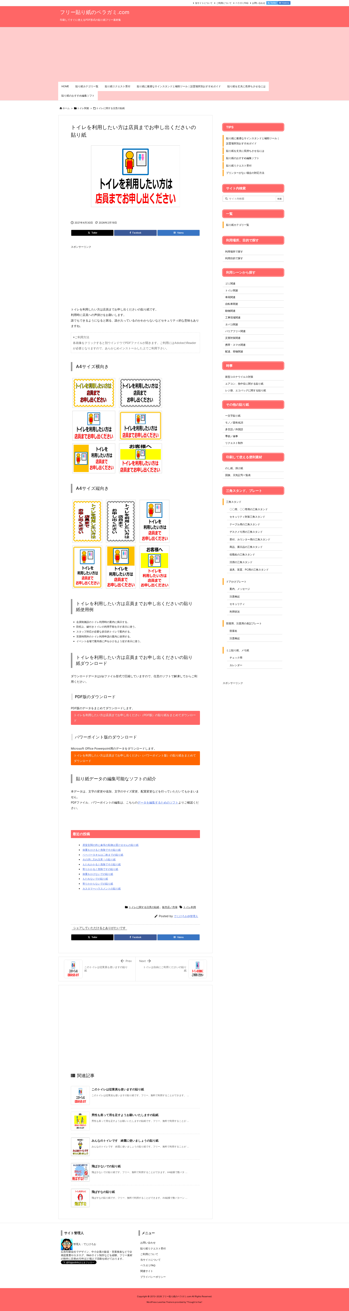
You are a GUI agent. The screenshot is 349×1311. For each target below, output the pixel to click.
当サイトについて (203, 3)
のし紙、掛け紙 (234, 468)
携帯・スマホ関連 (235, 344)
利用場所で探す (234, 251)
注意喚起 (235, 596)
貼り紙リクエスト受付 (239, 165)
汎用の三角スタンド (241, 562)
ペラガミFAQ (241, 3)
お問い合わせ (258, 3)
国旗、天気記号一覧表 (238, 475)
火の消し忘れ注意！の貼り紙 (99, 859)
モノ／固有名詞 (234, 422)
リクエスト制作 (234, 442)
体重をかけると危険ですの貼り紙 (102, 849)
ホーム (66, 108)
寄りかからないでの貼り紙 (98, 883)
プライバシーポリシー (153, 1276)
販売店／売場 (169, 907)
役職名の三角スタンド (242, 554)
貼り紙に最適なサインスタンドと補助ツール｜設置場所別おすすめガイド (253, 141)
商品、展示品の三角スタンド (246, 546)
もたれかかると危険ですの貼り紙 (102, 864)
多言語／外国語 (234, 429)
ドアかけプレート (236, 581)
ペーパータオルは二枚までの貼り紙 (103, 854)
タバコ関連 (231, 324)
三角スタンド (233, 501)
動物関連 (230, 310)
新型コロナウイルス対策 (239, 376)
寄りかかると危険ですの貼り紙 (100, 869)
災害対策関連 (232, 337)
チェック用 (236, 657)
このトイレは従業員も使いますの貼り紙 (118, 1089)
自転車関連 (231, 303)
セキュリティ (237, 603)
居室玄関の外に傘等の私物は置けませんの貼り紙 (111, 844)
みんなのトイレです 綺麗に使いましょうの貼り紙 (125, 1140)
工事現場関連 (232, 317)
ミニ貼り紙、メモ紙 (237, 650)
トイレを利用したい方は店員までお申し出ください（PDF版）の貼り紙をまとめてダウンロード (135, 717)
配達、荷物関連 (234, 351)
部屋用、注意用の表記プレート (244, 623)
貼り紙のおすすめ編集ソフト (242, 158)
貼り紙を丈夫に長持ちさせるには (245, 150)
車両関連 (230, 297)
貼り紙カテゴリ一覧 (237, 224)
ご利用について (224, 3)
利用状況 (235, 611)
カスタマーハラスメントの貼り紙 (102, 888)
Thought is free (194, 1302)
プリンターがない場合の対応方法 (245, 172)
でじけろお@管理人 (186, 916)
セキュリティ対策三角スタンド (247, 516)
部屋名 (233, 630)
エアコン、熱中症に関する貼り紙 (244, 383)
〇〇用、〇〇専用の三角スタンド (249, 509)
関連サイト (146, 1270)
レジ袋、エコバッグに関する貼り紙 (245, 390)
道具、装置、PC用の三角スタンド (249, 569)
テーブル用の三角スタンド (245, 524)
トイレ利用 (189, 907)
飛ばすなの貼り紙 (103, 1192)
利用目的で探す (234, 258)
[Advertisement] (174, 54)
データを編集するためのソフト (158, 802)
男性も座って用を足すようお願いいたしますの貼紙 (125, 1115)
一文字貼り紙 (232, 415)
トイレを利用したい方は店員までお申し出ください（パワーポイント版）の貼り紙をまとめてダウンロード (135, 758)
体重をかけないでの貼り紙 (98, 874)
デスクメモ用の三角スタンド (246, 531)
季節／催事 (231, 436)
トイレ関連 (83, 108)
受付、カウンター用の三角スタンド (250, 539)
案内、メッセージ (240, 588)
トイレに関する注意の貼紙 (110, 108)
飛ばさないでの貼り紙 (106, 1166)
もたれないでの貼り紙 (95, 878)
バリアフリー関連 (235, 331)
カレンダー (236, 665)
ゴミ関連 (230, 283)
